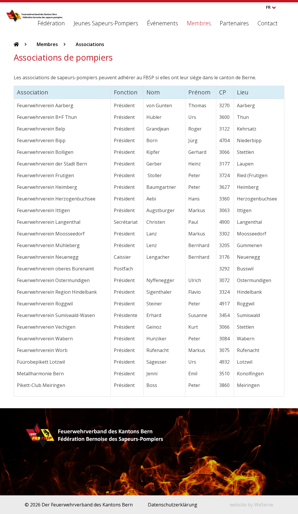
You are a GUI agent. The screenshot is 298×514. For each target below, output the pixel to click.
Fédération (51, 23)
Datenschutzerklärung (172, 504)
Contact (268, 23)
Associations (90, 44)
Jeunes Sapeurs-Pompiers (106, 23)
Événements (162, 23)
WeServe (263, 504)
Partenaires (234, 23)
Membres (199, 23)
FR (268, 7)
